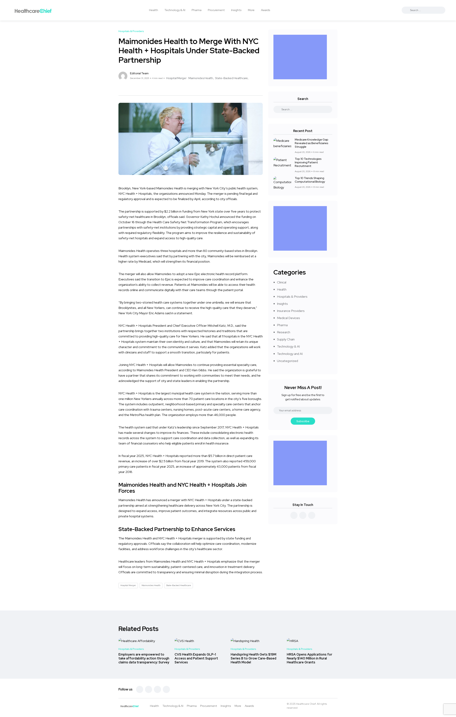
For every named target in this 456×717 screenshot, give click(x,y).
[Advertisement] (301, 57)
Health (153, 10)
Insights (236, 10)
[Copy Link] (133, 88)
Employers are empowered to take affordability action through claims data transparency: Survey (143, 658)
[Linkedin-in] (157, 689)
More (251, 10)
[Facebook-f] (139, 689)
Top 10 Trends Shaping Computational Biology (310, 179)
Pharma (196, 10)
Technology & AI (174, 10)
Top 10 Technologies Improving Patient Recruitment (308, 162)
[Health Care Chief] (33, 10)
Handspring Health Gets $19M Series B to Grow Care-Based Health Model (253, 658)
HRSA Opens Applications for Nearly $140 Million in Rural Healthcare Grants (309, 658)
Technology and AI (290, 354)
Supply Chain (286, 339)
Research (283, 332)
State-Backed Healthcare (231, 78)
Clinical (281, 282)
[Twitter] (148, 689)
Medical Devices (288, 318)
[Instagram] (166, 689)
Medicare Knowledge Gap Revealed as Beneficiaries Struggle (311, 143)
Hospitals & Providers (292, 296)
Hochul (214, 217)
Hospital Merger (176, 78)
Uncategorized (287, 361)
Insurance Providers (291, 311)
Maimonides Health (200, 78)
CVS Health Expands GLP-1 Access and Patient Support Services (196, 658)
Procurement (216, 10)
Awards (265, 10)
